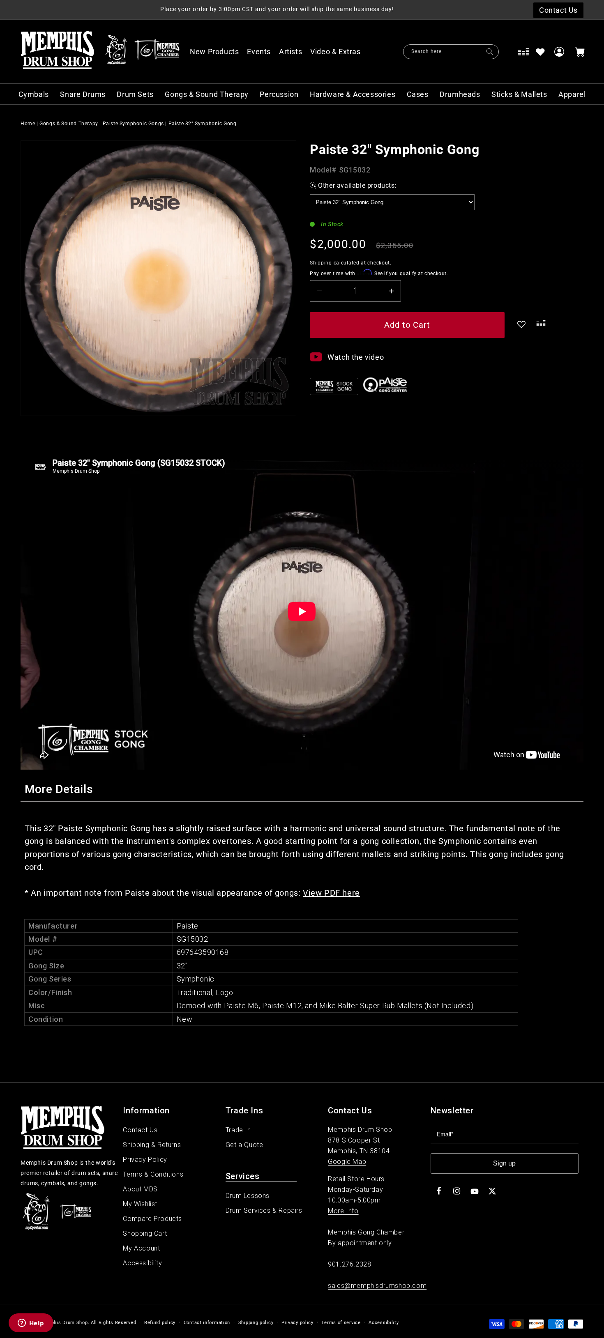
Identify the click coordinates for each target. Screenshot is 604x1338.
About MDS (140, 1189)
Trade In (238, 1130)
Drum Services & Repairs (264, 1210)
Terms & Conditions (153, 1174)
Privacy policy (297, 1322)
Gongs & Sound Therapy (68, 123)
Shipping (321, 263)
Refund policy (159, 1322)
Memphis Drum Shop (64, 1322)
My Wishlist (140, 1204)
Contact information (207, 1322)
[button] (339, 51)
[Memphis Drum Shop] (116, 52)
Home (28, 123)
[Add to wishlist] (540, 52)
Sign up (504, 1163)
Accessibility (142, 1263)
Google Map (347, 1162)
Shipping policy (256, 1322)
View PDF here (331, 893)
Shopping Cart (145, 1233)
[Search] (490, 52)
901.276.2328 (349, 1264)
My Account (141, 1248)
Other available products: (357, 185)
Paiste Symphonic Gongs (133, 123)
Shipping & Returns (152, 1145)
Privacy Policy (145, 1159)
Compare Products (152, 1219)
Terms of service (340, 1322)
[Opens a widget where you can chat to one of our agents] (30, 1323)
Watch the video (355, 357)
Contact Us (140, 1130)
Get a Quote (244, 1145)
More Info (343, 1211)
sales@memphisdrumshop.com (377, 1286)
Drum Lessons (248, 1196)
